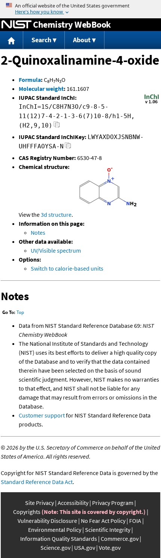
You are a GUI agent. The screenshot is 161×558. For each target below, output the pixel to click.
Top (20, 312)
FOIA (135, 520)
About (82, 40)
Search (41, 40)
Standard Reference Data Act (37, 481)
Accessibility (73, 502)
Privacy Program (112, 502)
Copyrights (26, 511)
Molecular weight (41, 88)
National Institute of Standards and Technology (16, 25)
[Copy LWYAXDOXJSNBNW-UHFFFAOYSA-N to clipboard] (68, 147)
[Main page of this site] (11, 40)
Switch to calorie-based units (67, 268)
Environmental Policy (54, 529)
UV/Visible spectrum (56, 250)
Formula (30, 79)
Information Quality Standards (58, 538)
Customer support (42, 415)
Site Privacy (39, 502)
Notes (38, 232)
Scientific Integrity (107, 529)
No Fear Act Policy (103, 520)
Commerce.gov (120, 538)
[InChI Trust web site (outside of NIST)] (151, 103)
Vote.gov (110, 547)
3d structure (56, 214)
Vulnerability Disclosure (47, 520)
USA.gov (84, 547)
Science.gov (55, 547)
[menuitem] (11, 40)
